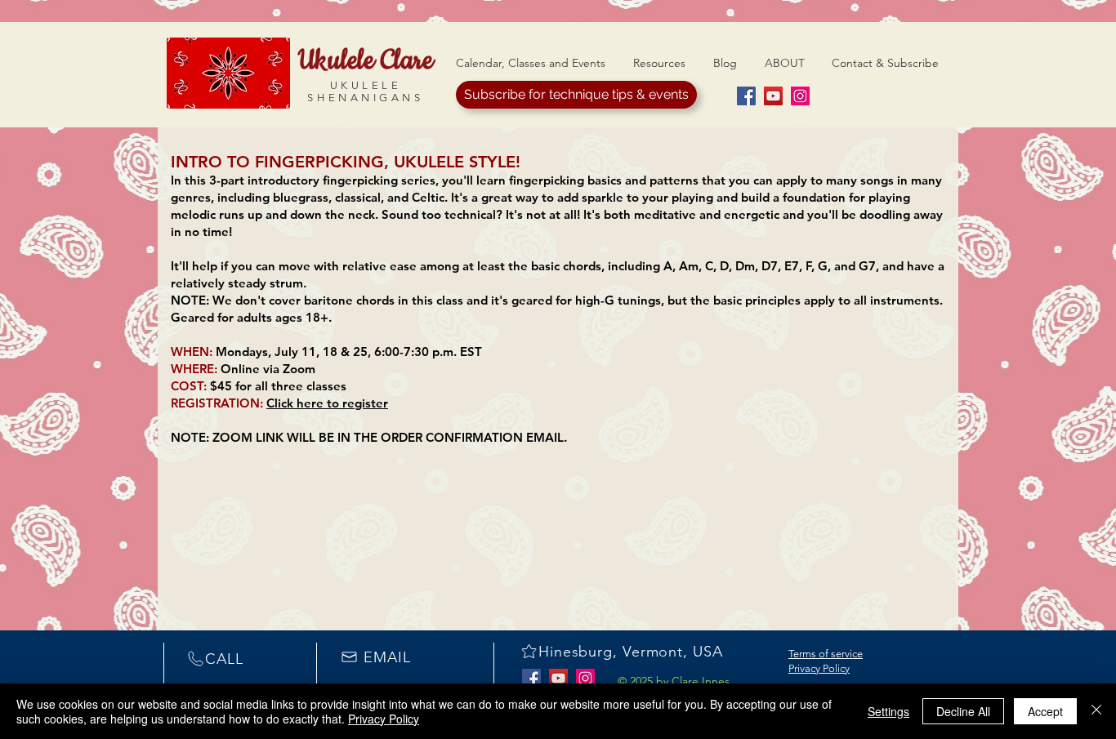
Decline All (963, 711)
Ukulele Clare (365, 60)
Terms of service (825, 654)
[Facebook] (746, 96)
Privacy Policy (819, 668)
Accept (1045, 711)
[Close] (1096, 711)
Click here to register (327, 403)
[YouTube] (773, 96)
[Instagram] (800, 96)
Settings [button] (888, 711)
